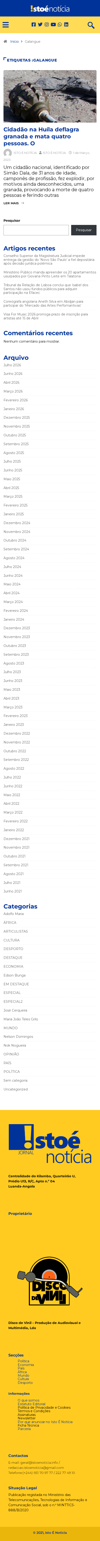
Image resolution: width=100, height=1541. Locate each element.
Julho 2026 (12, 365)
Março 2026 (13, 391)
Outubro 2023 (14, 646)
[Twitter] (40, 24)
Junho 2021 (12, 891)
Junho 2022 (12, 786)
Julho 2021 (11, 883)
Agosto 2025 (13, 453)
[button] (4, 25)
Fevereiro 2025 (15, 505)
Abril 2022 (11, 803)
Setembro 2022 (16, 760)
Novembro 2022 (16, 742)
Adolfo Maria (13, 914)
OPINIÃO (11, 1054)
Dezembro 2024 (16, 523)
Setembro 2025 (16, 444)
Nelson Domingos (18, 1037)
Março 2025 (12, 496)
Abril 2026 (11, 382)
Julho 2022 (12, 777)
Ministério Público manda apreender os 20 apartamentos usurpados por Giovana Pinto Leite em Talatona (49, 274)
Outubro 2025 (14, 435)
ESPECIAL (12, 993)
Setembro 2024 (16, 549)
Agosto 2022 (13, 768)
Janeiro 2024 (13, 619)
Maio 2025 (11, 479)
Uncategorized (15, 1089)
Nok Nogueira (14, 1045)
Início (14, 41)
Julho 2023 (12, 672)
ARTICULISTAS (15, 931)
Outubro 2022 (14, 751)
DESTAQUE (13, 958)
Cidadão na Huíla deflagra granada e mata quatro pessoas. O (41, 136)
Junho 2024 (13, 576)
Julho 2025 (12, 461)
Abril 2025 (11, 488)
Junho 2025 (12, 470)
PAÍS (7, 1063)
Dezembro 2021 (16, 839)
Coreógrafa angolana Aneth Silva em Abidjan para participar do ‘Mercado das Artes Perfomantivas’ (43, 303)
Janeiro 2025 (13, 514)
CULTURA (11, 940)
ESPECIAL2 (13, 1001)
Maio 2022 (11, 795)
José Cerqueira (15, 1010)
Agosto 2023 (13, 663)
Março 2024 (13, 602)
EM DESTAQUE (16, 984)
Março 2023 (13, 707)
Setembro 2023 (16, 654)
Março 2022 (13, 812)
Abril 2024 (11, 593)
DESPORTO (13, 949)
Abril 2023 (11, 698)
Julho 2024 (12, 567)
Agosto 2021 (13, 874)
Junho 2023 (12, 681)
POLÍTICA (11, 1072)
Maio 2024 (11, 584)
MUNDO (10, 1028)
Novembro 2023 (16, 637)
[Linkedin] (66, 24)
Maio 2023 (11, 690)
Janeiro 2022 (13, 830)
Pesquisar (11, 220)
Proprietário (20, 1213)
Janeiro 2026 (13, 409)
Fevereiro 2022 (15, 821)
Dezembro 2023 (16, 628)
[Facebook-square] (33, 24)
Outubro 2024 (14, 540)
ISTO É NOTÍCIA (25, 153)
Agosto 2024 (13, 558)
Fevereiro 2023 (15, 716)
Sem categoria (15, 1080)
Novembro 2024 (16, 532)
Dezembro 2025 (16, 417)
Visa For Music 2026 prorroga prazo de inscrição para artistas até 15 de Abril (45, 316)
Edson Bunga (14, 975)
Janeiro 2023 (13, 725)
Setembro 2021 (15, 865)
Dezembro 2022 (16, 733)
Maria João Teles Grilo (20, 1019)
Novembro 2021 (16, 847)
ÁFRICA (9, 923)
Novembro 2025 (16, 426)
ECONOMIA (13, 966)
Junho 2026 (12, 374)
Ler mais (11, 203)
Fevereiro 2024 (15, 611)
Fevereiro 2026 (15, 400)
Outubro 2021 (14, 856)
